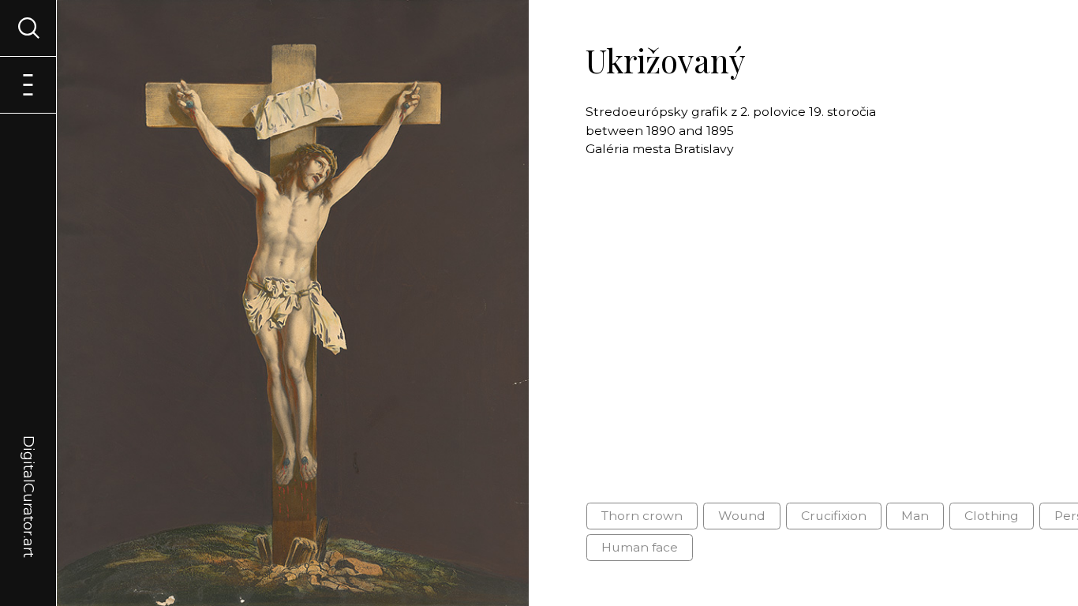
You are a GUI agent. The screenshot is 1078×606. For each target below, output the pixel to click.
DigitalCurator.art (28, 478)
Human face (639, 547)
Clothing (991, 515)
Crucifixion (834, 515)
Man (915, 515)
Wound (741, 515)
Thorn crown (642, 515)
